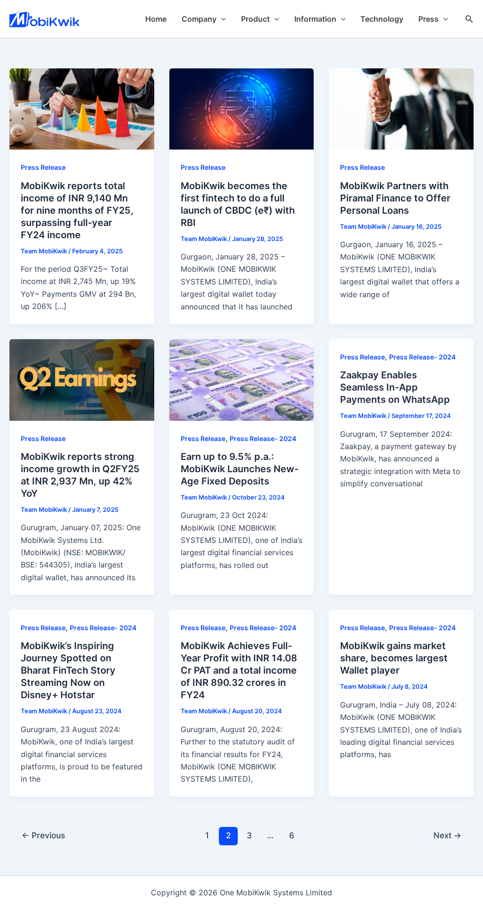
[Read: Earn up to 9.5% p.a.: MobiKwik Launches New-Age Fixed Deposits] (241, 379)
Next (447, 835)
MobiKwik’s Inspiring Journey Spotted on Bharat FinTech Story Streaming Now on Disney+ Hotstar (68, 670)
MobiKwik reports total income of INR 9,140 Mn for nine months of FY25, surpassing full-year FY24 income (77, 210)
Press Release (43, 167)
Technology (381, 19)
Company (199, 19)
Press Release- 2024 (263, 438)
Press (428, 19)
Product (255, 19)
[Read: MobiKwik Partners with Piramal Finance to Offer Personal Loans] (401, 108)
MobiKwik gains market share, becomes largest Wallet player (394, 658)
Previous (43, 835)
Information (315, 19)
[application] (221, 19)
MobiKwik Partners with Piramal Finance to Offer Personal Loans (395, 198)
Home (156, 19)
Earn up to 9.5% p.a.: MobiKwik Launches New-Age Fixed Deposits (240, 469)
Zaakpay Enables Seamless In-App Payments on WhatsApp (395, 387)
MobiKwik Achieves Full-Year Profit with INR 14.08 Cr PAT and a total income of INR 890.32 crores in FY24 (239, 670)
